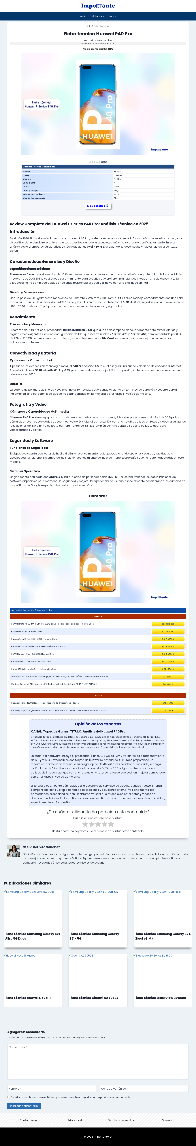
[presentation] (33, 909)
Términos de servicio (121, 1120)
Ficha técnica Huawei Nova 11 (28, 998)
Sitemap (167, 1120)
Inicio (82, 16)
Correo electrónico (114, 1088)
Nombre (15, 1088)
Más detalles (96, 206)
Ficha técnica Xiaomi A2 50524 (94, 998)
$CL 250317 (168, 676)
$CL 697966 (168, 646)
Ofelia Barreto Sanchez (100, 40)
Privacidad (75, 1120)
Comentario (18, 1047)
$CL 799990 (168, 639)
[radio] (85, 824)
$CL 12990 (168, 684)
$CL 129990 (167, 710)
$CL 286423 (168, 669)
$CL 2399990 (168, 624)
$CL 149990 (168, 703)
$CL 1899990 (168, 631)
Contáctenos (28, 1120)
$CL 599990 (168, 654)
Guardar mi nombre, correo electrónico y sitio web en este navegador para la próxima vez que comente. (71, 1097)
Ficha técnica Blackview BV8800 (160, 998)
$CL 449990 (168, 661)
